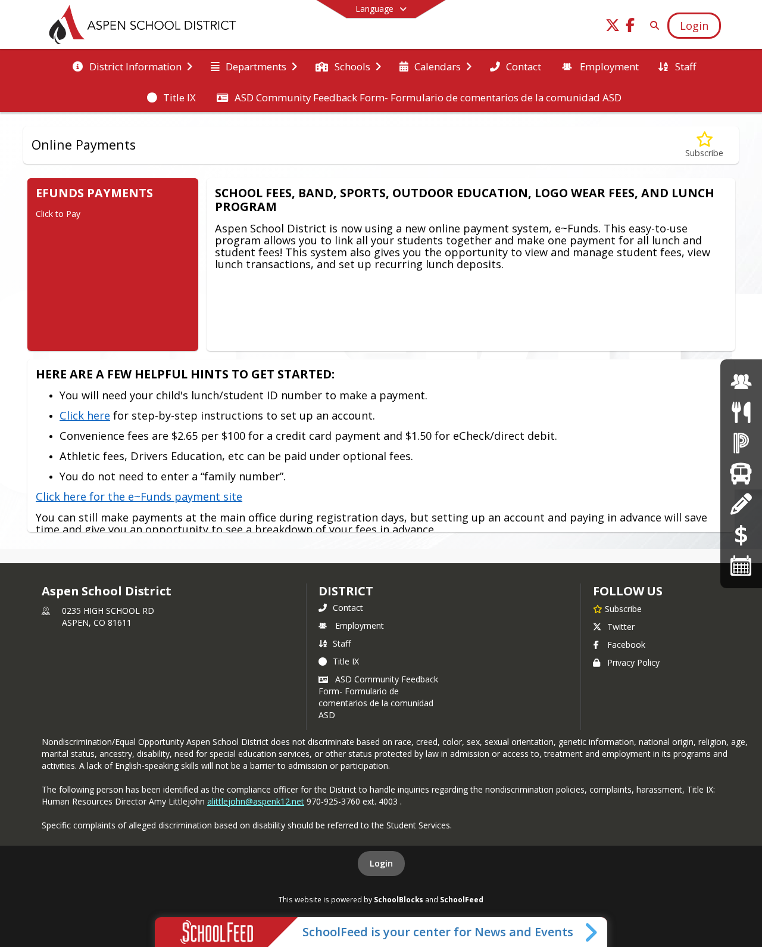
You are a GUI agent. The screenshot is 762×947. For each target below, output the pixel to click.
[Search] (652, 25)
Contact (348, 607)
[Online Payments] (741, 534)
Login (381, 863)
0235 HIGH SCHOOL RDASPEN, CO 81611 (108, 616)
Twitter (621, 626)
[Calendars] (741, 565)
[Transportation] (740, 473)
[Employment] (741, 381)
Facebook (626, 644)
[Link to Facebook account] (630, 27)
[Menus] (740, 412)
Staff (342, 643)
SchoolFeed (461, 899)
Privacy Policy (633, 662)
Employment (359, 625)
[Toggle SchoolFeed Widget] (592, 932)
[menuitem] (132, 65)
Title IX (346, 661)
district (345, 591)
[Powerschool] (741, 442)
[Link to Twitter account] (613, 27)
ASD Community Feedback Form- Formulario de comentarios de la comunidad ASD (378, 697)
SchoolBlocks (398, 899)
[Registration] (740, 503)
